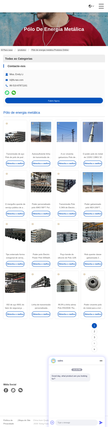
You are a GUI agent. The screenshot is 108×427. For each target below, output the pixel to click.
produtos (22, 50)
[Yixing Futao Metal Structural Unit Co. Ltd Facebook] (5, 390)
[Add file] (52, 422)
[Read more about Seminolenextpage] (94, 343)
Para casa (7, 50)
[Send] (101, 422)
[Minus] (101, 360)
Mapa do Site (24, 420)
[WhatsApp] (7, 92)
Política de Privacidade (8, 422)
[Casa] (18, 376)
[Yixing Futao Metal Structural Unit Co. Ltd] (18, 6)
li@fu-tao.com (16, 80)
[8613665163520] (13, 390)
